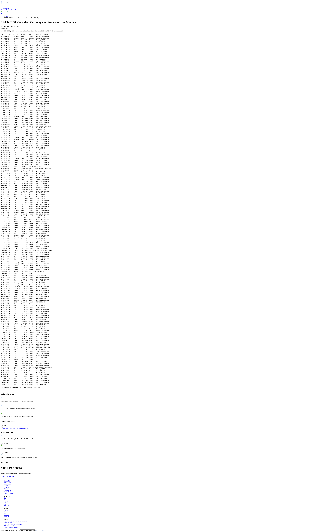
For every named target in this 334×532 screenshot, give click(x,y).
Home (6, 16)
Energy (6, 498)
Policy (5, 499)
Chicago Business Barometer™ (11, 527)
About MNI (7, 481)
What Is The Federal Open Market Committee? (15, 521)
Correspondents (8, 490)
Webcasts (6, 515)
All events (6, 516)
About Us (8, 10)
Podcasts (6, 512)
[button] (167, 3)
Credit (5, 502)
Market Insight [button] (5, 8)
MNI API (6, 505)
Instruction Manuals (9, 493)
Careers (19, 10)
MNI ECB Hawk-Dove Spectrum (12, 525)
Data (5, 504)
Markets (6, 501)
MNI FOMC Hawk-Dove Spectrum (13, 524)
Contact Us (14, 10)
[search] (1, 5)
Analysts (6, 488)
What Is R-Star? (8, 522)
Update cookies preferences (28, 530)
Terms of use (7, 482)
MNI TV (6, 513)
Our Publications (8, 492)
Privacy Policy (7, 484)
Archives (6, 487)
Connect (3, 10)
